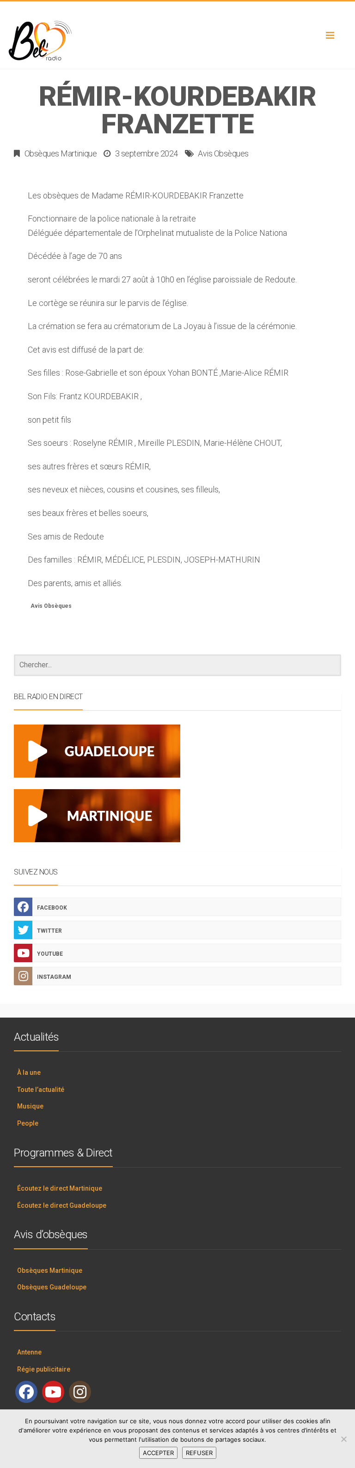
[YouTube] (53, 1392)
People (27, 1123)
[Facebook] (26, 1392)
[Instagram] (80, 1392)
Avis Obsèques (223, 153)
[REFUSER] (343, 1439)
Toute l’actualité (40, 1089)
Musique (30, 1106)
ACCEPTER (158, 1452)
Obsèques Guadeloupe (51, 1287)
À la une (29, 1072)
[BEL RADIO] (177, 41)
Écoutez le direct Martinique (59, 1188)
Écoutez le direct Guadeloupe (61, 1205)
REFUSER (199, 1452)
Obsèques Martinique (60, 153)
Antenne (29, 1352)
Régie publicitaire (43, 1369)
